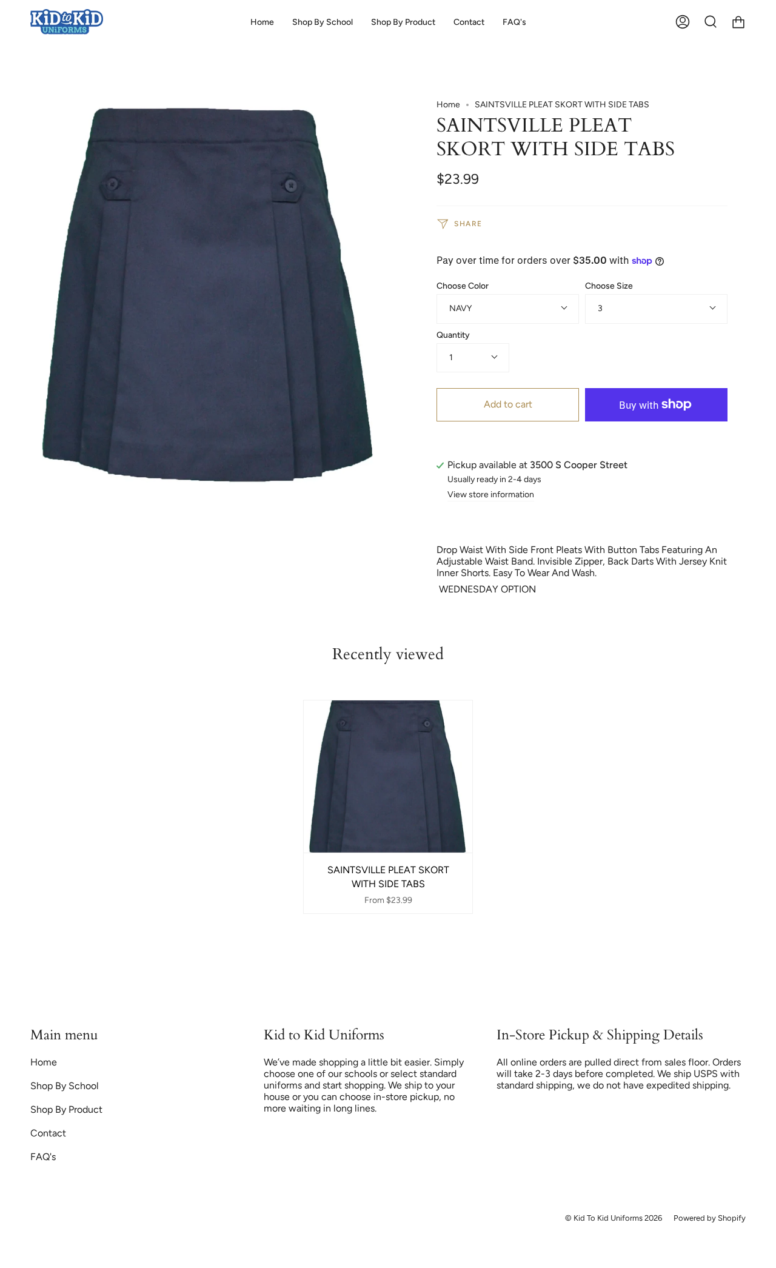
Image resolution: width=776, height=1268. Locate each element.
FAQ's (43, 1156)
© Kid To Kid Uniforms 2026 (613, 1218)
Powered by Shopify (710, 1218)
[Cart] (738, 22)
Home (448, 104)
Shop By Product (66, 1109)
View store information (490, 495)
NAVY (460, 308)
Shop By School (64, 1086)
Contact (48, 1133)
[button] (322, 22)
